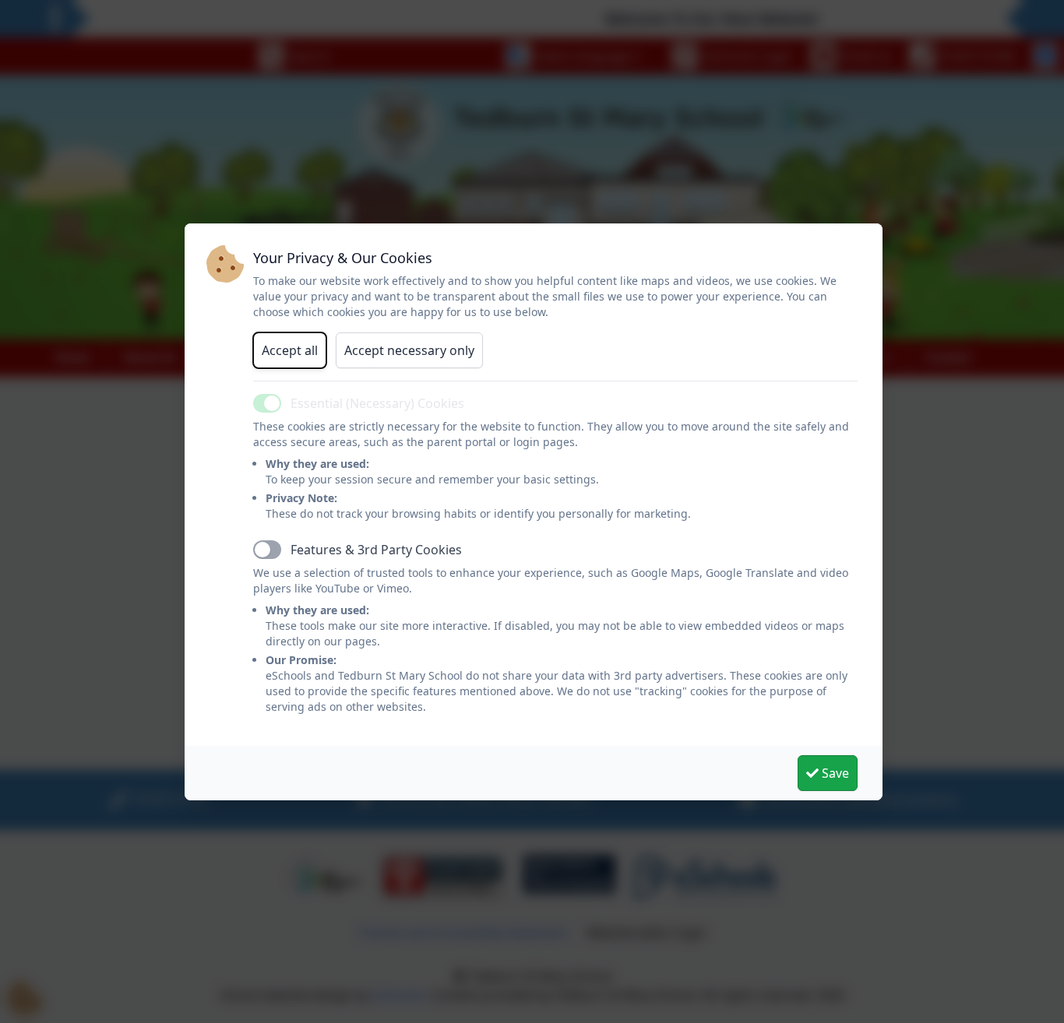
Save (834, 773)
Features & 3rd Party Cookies (376, 549)
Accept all (290, 350)
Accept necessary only (409, 350)
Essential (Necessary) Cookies (377, 403)
